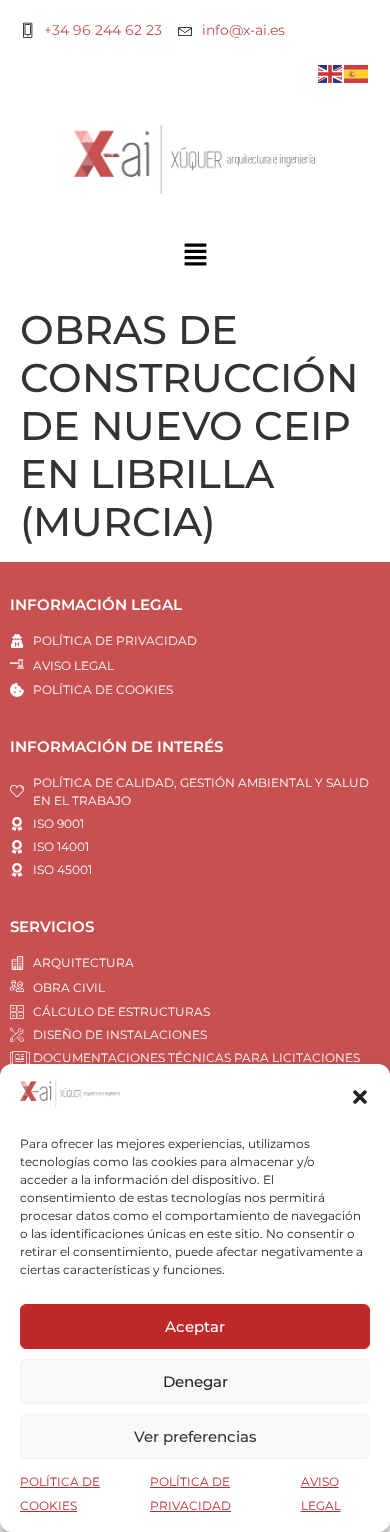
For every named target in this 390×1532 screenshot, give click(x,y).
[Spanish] (357, 72)
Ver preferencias (195, 1436)
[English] (331, 72)
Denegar (195, 1381)
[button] (360, 1097)
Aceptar (195, 1326)
